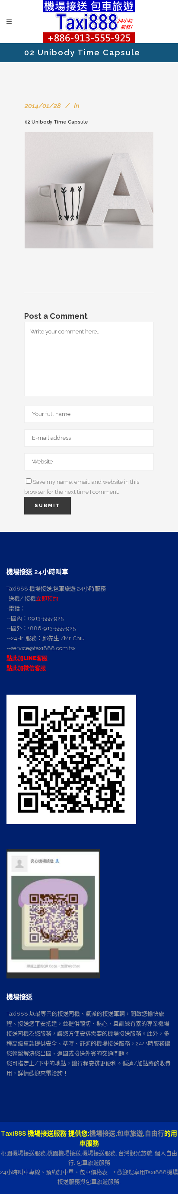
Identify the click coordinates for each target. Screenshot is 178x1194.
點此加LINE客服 (27, 658)
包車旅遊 (130, 1133)
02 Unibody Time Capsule (56, 122)
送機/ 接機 (22, 598)
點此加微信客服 (26, 668)
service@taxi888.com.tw (43, 648)
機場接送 (102, 1133)
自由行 (154, 1133)
